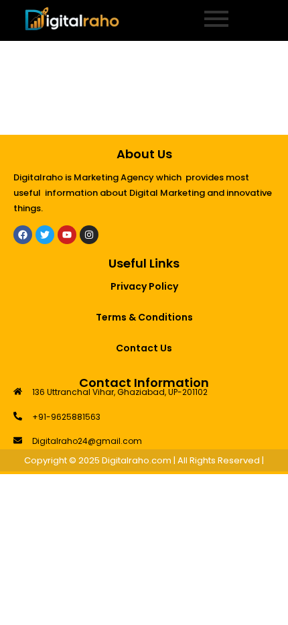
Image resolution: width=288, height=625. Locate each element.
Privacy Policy (144, 286)
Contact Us (144, 348)
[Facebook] (22, 234)
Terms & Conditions (144, 317)
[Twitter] (44, 234)
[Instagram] (89, 234)
